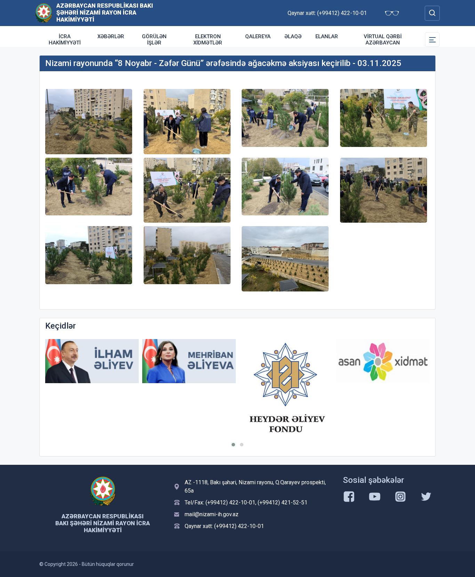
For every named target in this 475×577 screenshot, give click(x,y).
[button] (233, 444)
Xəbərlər (110, 36)
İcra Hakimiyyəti (65, 39)
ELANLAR (326, 36)
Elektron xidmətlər (207, 39)
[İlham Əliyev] (92, 361)
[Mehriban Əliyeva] (189, 361)
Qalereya (258, 36)
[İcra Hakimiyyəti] (43, 12)
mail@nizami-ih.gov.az (212, 514)
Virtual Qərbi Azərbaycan (383, 39)
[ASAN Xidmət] (383, 361)
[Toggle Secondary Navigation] (432, 39)
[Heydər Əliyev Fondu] (286, 388)
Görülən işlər (154, 39)
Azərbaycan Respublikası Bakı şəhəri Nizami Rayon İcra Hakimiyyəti (104, 12)
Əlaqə (292, 36)
